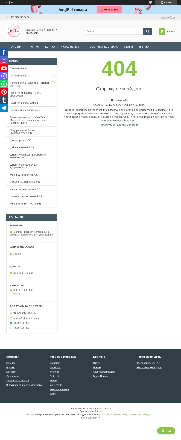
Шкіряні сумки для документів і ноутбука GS (28, 156)
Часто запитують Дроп (149, 367)
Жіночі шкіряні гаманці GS (25, 189)
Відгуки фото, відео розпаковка (24, 385)
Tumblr (53, 380)
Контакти (11, 371)
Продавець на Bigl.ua (90, 411)
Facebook (55, 367)
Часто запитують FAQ (148, 363)
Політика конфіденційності (140, 414)
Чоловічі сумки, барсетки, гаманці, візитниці (29, 84)
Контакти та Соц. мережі (62, 46)
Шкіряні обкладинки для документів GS (24, 166)
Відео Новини (100, 376)
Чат (169, 430)
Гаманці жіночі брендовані (25, 110)
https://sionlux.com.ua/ (24, 313)
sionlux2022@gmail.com (26, 318)
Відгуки (144, 46)
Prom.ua (107, 408)
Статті (128, 46)
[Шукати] (147, 31)
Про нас (33, 46)
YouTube (54, 371)
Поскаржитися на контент (113, 414)
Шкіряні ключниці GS (22, 147)
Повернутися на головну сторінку (119, 124)
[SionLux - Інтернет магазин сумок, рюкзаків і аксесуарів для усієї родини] (13, 37)
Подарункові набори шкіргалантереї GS (22, 131)
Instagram (55, 363)
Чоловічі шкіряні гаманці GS (26, 196)
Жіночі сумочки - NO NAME (25, 203)
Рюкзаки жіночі (18, 75)
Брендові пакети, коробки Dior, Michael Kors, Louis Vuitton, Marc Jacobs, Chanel (28, 120)
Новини (97, 367)
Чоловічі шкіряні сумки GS (25, 182)
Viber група (56, 385)
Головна (15, 46)
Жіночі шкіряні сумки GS (24, 174)
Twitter (53, 393)
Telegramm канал (59, 389)
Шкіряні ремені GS (20, 140)
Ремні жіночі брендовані (24, 102)
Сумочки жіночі (18, 68)
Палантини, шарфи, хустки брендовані (25, 94)
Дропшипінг (12, 376)
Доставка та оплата (103, 46)
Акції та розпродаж (104, 371)
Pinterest (54, 376)
